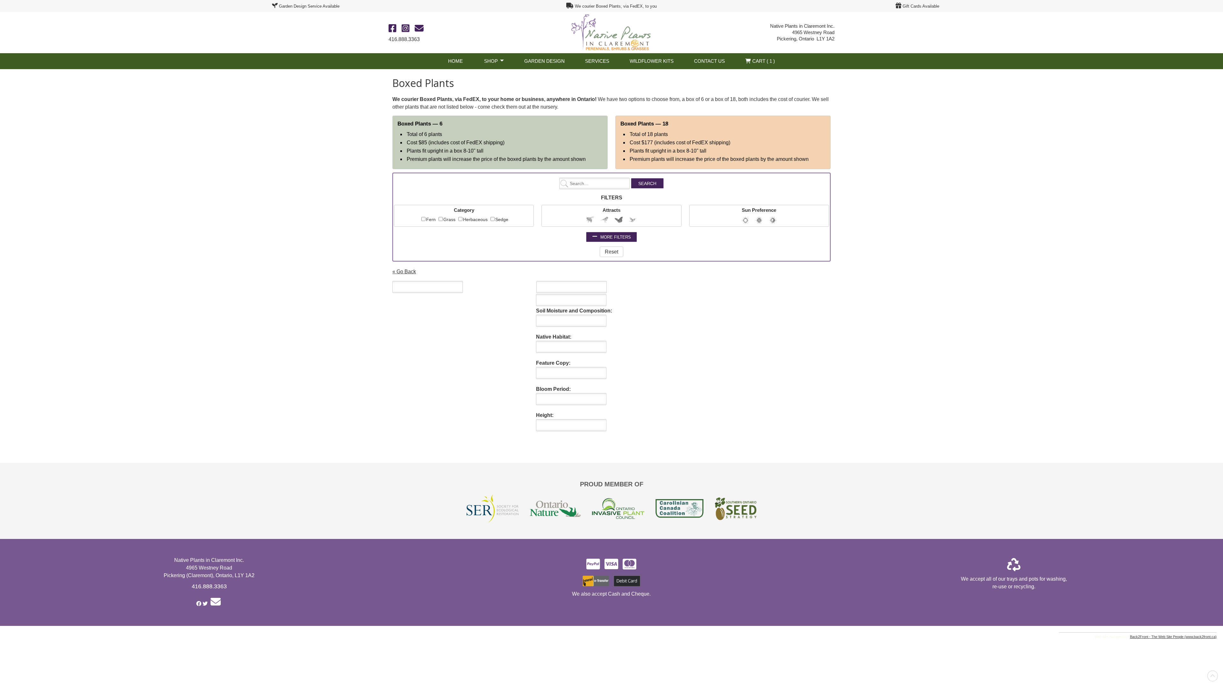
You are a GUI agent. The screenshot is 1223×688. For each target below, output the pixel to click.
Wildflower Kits (652, 61)
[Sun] (745, 220)
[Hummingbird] (633, 220)
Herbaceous (475, 219)
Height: (545, 415)
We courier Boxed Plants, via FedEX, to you (616, 6)
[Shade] (759, 220)
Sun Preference (759, 210)
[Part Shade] (773, 220)
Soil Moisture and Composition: (574, 310)
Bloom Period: (553, 389)
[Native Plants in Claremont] (611, 32)
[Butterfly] (618, 220)
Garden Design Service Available (309, 6)
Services (597, 61)
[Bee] (590, 220)
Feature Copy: (553, 363)
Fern (431, 219)
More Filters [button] (615, 237)
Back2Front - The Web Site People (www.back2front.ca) (1173, 637)
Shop (491, 61)
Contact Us (709, 61)
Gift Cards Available (921, 6)
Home (455, 61)
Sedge (501, 219)
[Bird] (604, 220)
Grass (449, 219)
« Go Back (404, 271)
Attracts (611, 210)
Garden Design (544, 61)
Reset (611, 251)
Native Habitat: (553, 337)
